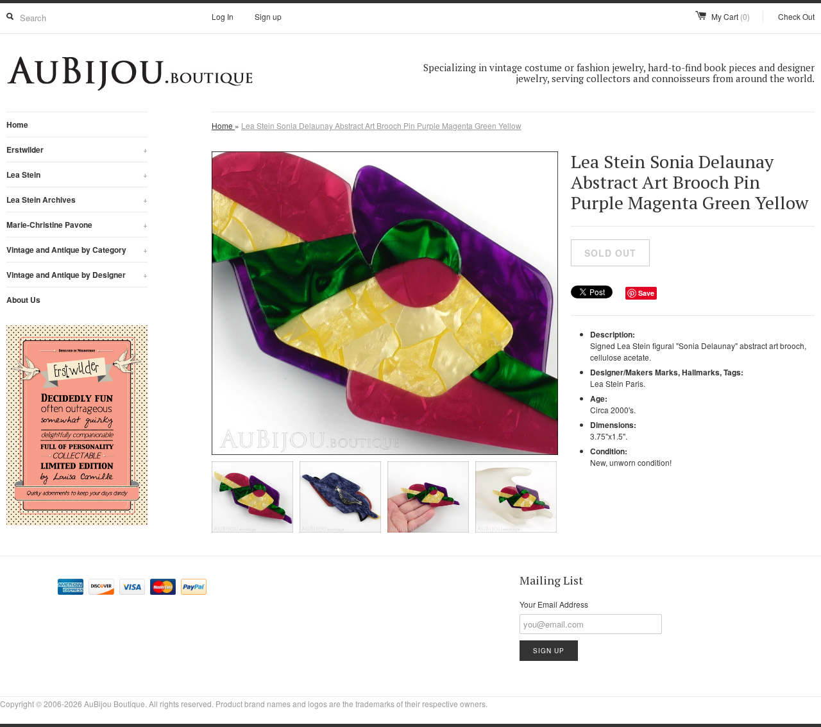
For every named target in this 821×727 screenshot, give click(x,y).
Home (17, 124)
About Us (23, 299)
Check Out (796, 16)
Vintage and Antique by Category (77, 249)
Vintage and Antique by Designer (77, 274)
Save (646, 293)
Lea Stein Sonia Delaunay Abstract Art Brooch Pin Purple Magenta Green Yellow (381, 125)
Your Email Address (554, 604)
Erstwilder (77, 149)
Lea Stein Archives (77, 199)
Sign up (268, 16)
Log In (222, 16)
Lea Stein (77, 174)
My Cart (730, 16)
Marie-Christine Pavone (77, 224)
